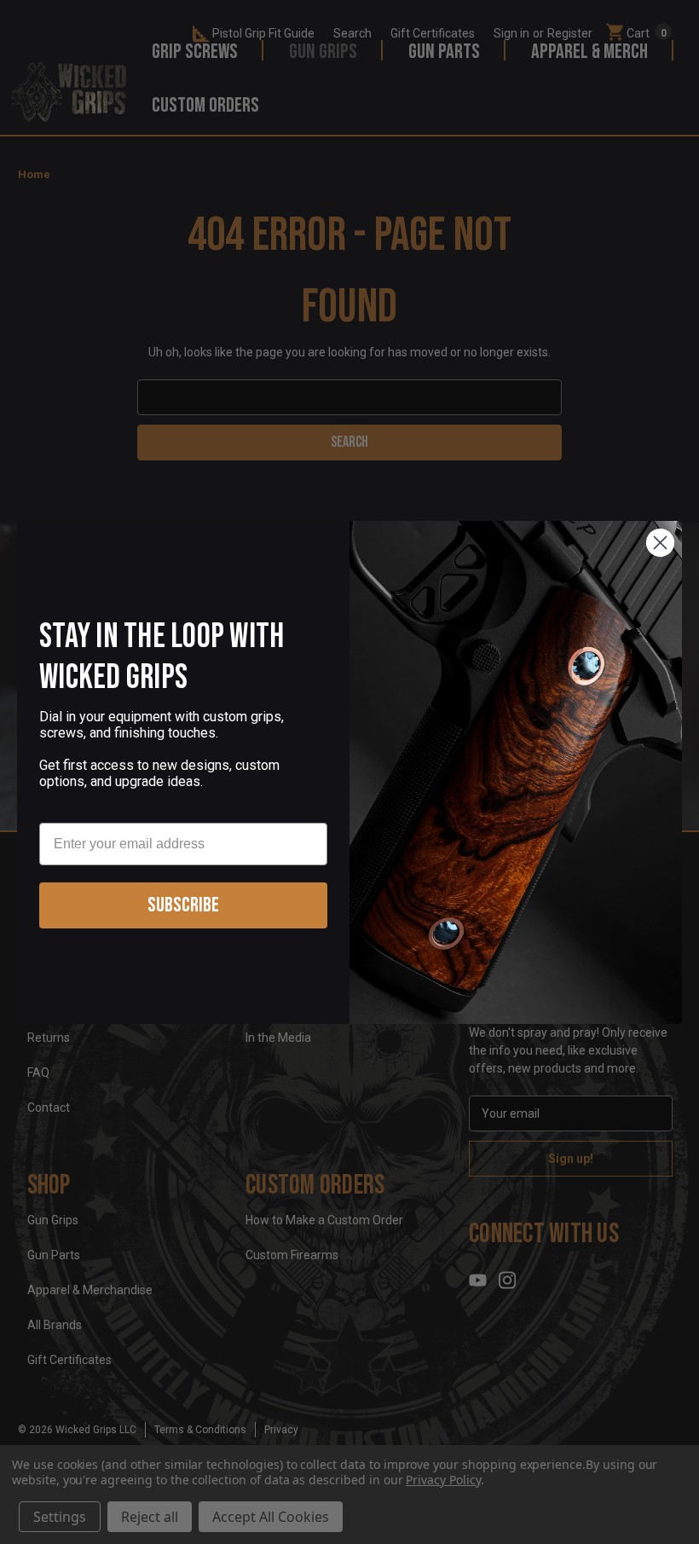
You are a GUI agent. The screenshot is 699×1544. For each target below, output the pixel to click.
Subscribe (183, 905)
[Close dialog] (660, 543)
